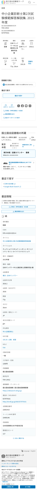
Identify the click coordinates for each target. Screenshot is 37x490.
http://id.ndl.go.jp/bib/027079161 (14, 401)
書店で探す (18, 95)
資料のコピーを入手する (9, 466)
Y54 (4, 347)
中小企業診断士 (8, 331)
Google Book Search (11, 186)
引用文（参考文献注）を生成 (13, 111)
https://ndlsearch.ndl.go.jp (12, 390)
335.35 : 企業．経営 (9, 339)
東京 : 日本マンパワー (10, 275)
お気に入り (5, 107)
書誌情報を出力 (10, 114)
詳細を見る (30, 62)
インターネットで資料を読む (10, 463)
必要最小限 (10, 487)
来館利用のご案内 (27, 145)
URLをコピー (12, 107)
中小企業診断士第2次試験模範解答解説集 (17, 241)
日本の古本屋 (9, 184)
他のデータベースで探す (12, 118)
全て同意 (27, 487)
